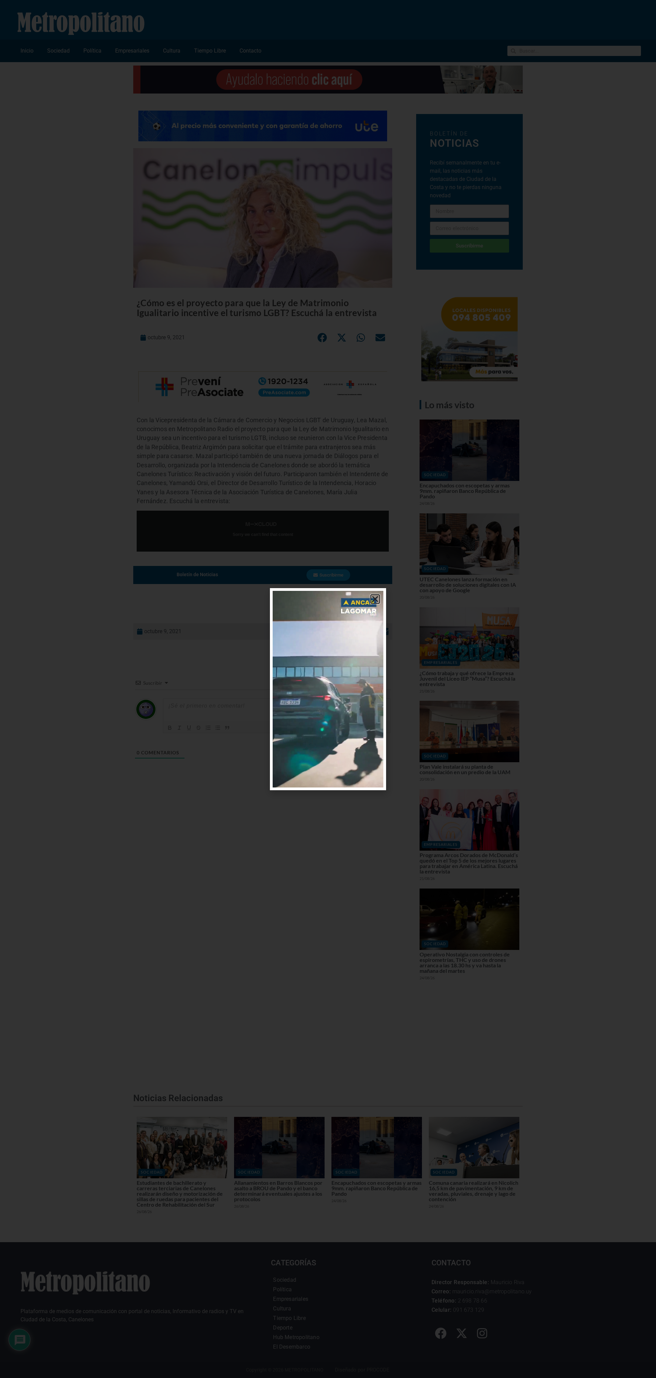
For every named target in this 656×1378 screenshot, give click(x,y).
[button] (375, 599)
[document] (328, 689)
